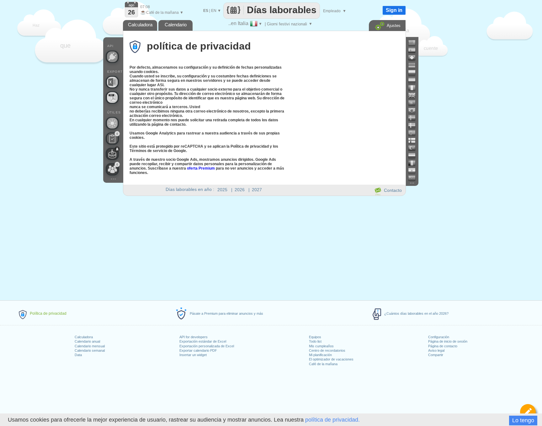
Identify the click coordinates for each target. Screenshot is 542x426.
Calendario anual (87, 341)
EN (213, 10)
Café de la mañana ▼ (161, 12)
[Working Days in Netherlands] (414, 155)
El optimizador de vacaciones (331, 359)
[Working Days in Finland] (414, 140)
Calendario (176, 24)
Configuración (438, 337)
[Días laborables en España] (414, 50)
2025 (222, 189)
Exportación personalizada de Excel (206, 346)
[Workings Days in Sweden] (414, 118)
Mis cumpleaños (321, 346)
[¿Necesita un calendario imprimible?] (112, 97)
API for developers (193, 337)
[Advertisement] (264, 247)
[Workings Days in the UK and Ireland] (414, 95)
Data (78, 355)
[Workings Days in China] (414, 178)
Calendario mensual (90, 346)
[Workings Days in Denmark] (414, 125)
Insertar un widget (193, 355)
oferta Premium (201, 168)
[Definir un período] (528, 412)
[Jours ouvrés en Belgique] (414, 163)
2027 (257, 189)
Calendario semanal (90, 350)
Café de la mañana (323, 364)
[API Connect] (112, 56)
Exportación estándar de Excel (202, 341)
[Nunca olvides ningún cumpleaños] (112, 153)
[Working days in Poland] (414, 72)
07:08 (145, 7)
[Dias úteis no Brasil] (414, 110)
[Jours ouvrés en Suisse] (414, 57)
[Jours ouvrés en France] (414, 88)
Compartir (435, 355)
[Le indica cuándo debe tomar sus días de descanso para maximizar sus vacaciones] (112, 123)
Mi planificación (320, 355)
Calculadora (84, 337)
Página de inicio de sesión (447, 341)
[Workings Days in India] (414, 170)
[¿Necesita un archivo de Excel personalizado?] (112, 82)
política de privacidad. (332, 420)
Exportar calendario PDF (198, 350)
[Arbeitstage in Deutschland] (414, 65)
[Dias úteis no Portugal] (414, 103)
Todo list (315, 341)
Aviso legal (436, 350)
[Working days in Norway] (414, 133)
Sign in (394, 10)
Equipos (315, 337)
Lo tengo (523, 420)
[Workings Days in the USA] (414, 42)
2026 (240, 189)
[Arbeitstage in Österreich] (414, 80)
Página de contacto (442, 346)
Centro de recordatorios (327, 350)
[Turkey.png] (414, 148)
